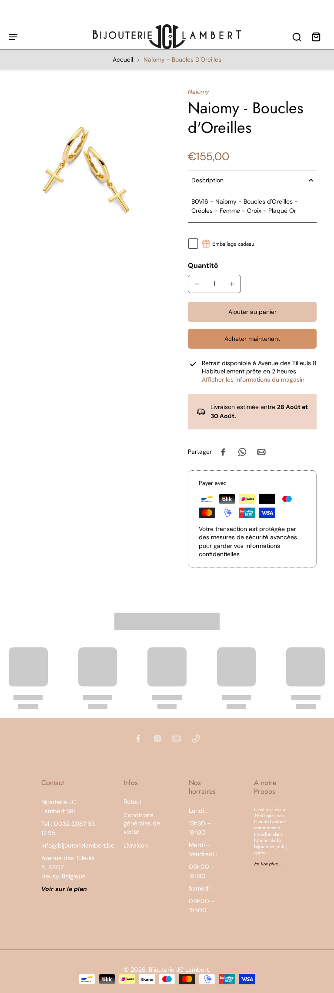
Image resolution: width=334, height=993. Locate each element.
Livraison (136, 845)
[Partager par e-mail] (261, 452)
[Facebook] (138, 738)
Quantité (203, 265)
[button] (252, 312)
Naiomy (198, 92)
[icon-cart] (315, 36)
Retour (133, 801)
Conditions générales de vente (142, 823)
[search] (296, 36)
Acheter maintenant (252, 339)
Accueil (123, 59)
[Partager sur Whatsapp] (242, 452)
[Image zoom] (88, 167)
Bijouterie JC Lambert (179, 969)
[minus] (197, 283)
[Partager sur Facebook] (223, 452)
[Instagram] (157, 738)
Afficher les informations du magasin (253, 379)
